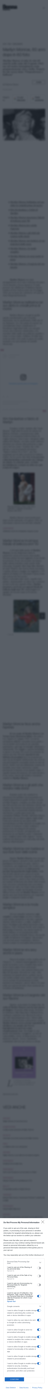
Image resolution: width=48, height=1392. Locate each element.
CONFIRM (14, 1379)
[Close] (43, 1222)
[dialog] (24, 1305)
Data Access (24, 1388)
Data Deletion (11, 1388)
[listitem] (24, 1262)
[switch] (39, 1268)
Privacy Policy (37, 1388)
